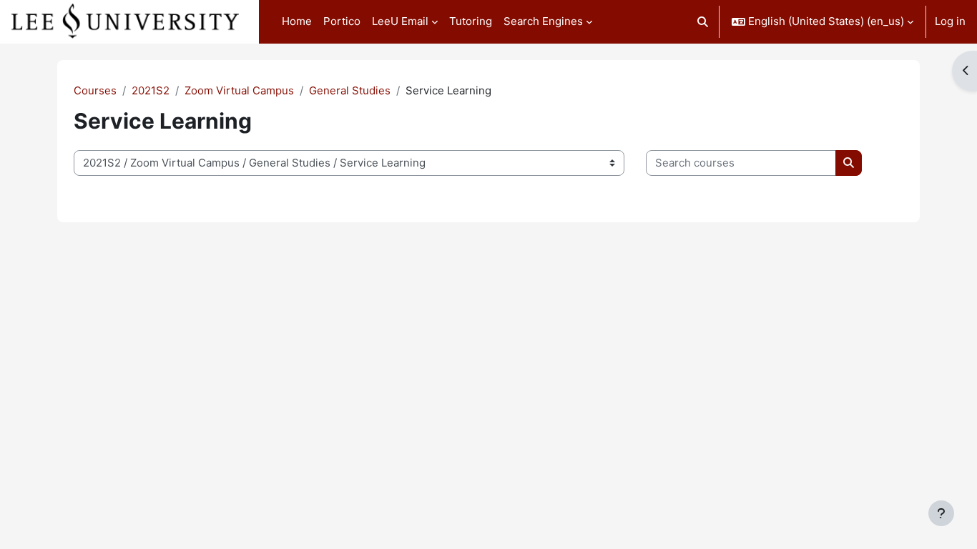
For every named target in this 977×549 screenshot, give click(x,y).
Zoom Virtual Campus (239, 90)
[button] (703, 22)
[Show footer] (941, 513)
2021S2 (151, 90)
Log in (950, 21)
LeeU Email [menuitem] (400, 21)
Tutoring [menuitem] (470, 21)
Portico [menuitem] (341, 21)
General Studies (350, 90)
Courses (95, 90)
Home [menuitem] (297, 21)
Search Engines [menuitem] (543, 21)
